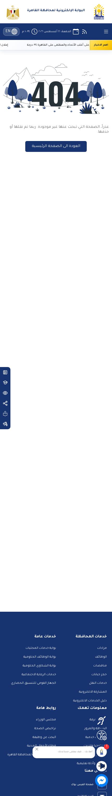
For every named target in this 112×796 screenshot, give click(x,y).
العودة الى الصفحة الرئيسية (56, 146)
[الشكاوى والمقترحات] (5, 413)
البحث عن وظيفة (44, 737)
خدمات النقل (98, 683)
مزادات (102, 648)
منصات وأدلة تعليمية (92, 763)
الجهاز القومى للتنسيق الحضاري (33, 683)
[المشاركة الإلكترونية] (5, 403)
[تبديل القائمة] (106, 31)
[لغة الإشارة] (5, 424)
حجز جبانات (99, 675)
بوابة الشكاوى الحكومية (39, 666)
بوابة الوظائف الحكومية (39, 657)
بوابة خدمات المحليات (41, 648)
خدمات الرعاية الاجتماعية (39, 675)
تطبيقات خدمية (96, 737)
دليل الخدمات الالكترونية (90, 701)
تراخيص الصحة (45, 728)
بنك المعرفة (98, 720)
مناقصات (100, 666)
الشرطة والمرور (95, 728)
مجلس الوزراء (46, 720)
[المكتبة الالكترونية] (5, 372)
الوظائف (101, 657)
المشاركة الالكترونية (93, 692)
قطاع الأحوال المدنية (41, 746)
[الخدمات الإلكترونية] (5, 382)
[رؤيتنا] (5, 393)
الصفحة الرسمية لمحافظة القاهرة (31, 755)
